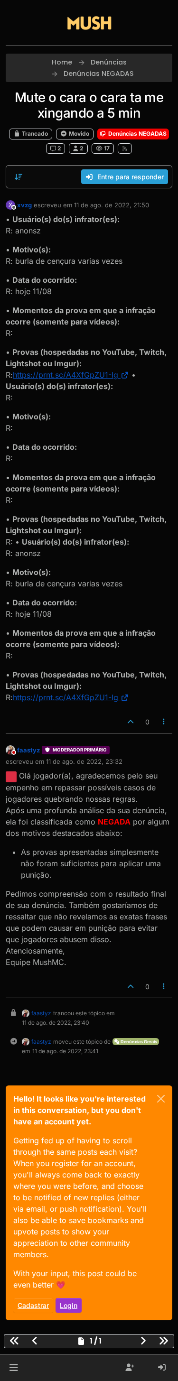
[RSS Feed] (125, 148)
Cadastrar (33, 1305)
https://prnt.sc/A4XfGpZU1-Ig (65, 375)
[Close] (161, 1098)
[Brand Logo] (89, 22)
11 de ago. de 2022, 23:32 (84, 761)
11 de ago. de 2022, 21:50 (111, 205)
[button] (13, 1367)
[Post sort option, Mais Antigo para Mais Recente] (18, 177)
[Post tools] (164, 721)
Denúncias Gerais (138, 1041)
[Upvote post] (130, 721)
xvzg (24, 205)
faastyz (28, 750)
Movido (78, 133)
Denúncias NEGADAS (137, 133)
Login (68, 1305)
